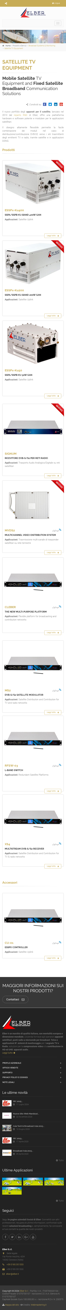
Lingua (57, 3)
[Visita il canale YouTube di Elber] (33, 1237)
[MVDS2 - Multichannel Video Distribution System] (33, 503)
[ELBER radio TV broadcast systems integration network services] (33, 12)
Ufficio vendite (10, 1068)
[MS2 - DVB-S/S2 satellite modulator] (33, 663)
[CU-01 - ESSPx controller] (33, 916)
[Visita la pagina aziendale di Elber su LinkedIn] (19, 1237)
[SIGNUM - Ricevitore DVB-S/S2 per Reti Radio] (33, 427)
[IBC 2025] (7, 1103)
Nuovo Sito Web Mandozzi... (26, 1114)
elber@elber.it (12, 1274)
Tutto (61, 1160)
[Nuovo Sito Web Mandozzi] (7, 1116)
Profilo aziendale (11, 1063)
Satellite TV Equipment (13, 48)
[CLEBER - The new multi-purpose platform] (33, 580)
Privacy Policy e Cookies (15, 1077)
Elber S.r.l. (24, 1291)
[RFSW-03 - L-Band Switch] (33, 739)
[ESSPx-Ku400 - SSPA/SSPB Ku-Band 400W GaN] (33, 183)
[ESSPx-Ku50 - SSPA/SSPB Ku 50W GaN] (33, 343)
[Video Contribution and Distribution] (12, 1181)
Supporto (7, 1072)
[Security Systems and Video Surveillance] (12, 1191)
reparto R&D (20, 115)
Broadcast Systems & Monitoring (42, 46)
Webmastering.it (39, 1305)
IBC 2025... (18, 1101)
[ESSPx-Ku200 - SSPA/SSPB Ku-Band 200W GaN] (33, 263)
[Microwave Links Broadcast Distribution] (33, 1181)
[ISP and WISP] (54, 1181)
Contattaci (12, 999)
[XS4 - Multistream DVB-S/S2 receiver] (33, 817)
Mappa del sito (12, 1305)
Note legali (8, 1082)
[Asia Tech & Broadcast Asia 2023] (7, 1128)
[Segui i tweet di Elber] (12, 1237)
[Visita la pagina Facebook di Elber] (5, 1237)
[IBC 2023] (7, 1140)
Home (8, 46)
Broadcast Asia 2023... (23, 1151)
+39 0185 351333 (15, 1264)
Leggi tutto (51, 236)
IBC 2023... (18, 1138)
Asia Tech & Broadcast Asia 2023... (28, 1126)
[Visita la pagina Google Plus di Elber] (26, 1237)
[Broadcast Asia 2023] (7, 1153)
